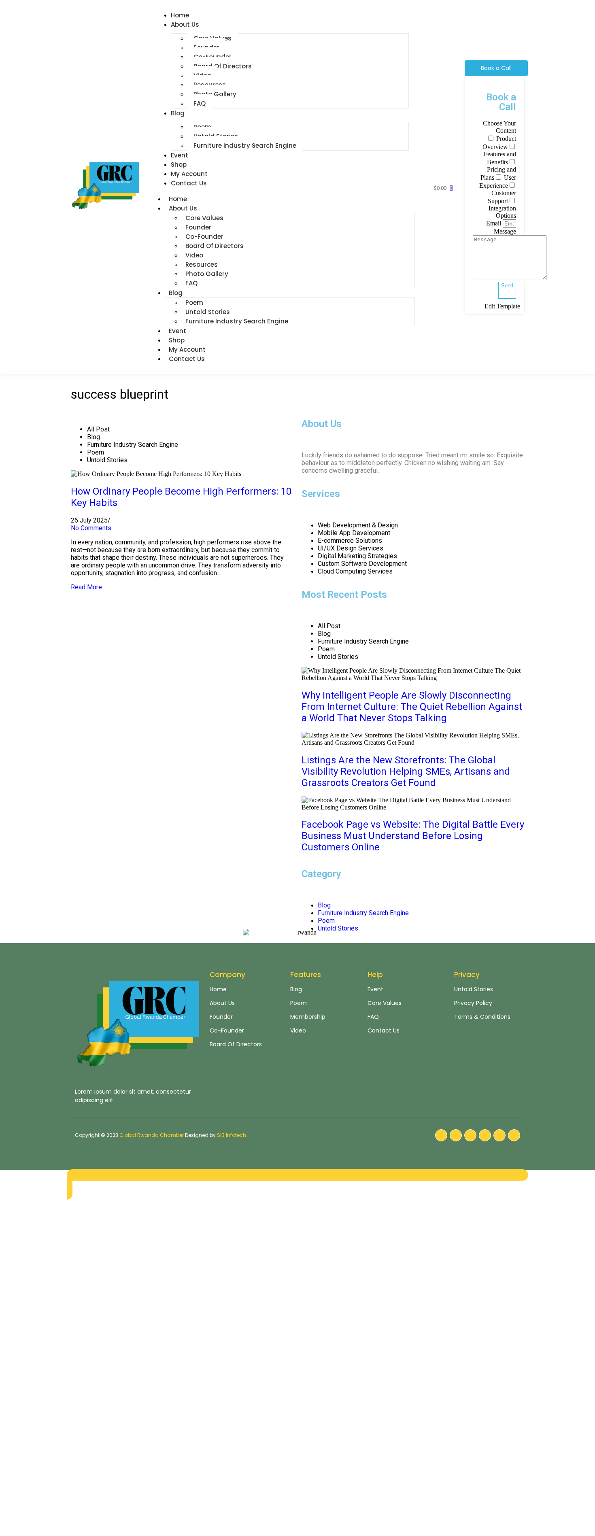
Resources (201, 264)
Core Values (204, 218)
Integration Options (502, 212)
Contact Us (189, 183)
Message (505, 231)
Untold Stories (207, 312)
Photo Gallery (214, 94)
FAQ (199, 103)
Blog (178, 113)
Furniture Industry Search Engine (244, 145)
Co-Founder (204, 236)
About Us (185, 24)
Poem (194, 302)
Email (494, 223)
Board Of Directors (222, 66)
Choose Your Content (499, 127)
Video (194, 255)
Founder (198, 227)
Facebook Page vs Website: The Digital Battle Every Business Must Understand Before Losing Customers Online (413, 836)
